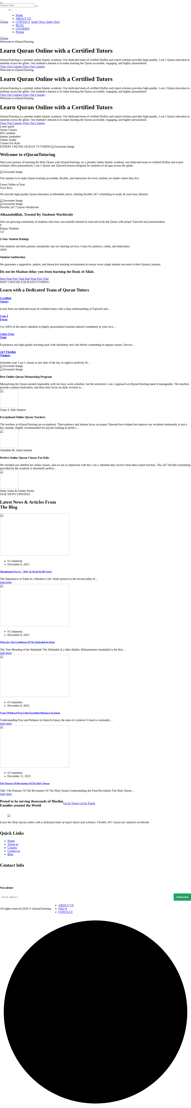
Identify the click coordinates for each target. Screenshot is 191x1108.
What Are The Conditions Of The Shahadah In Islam (27, 642)
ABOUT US (23, 18)
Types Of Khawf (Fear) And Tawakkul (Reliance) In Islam (30, 712)
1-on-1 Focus (4, 317)
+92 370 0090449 (10, 879)
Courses (12, 847)
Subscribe (182, 897)
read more (6, 582)
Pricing (20, 31)
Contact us (13, 850)
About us (12, 844)
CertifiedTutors (5, 300)
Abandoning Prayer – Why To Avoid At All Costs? (26, 571)
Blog (10, 854)
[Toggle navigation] (9, 9)
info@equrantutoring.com (15, 874)
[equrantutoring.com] (4, 21)
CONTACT (23, 21)
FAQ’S (62, 908)
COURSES (22, 28)
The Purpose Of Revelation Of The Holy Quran (24, 783)
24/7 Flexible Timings (8, 353)
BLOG (20, 25)
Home (19, 15)
